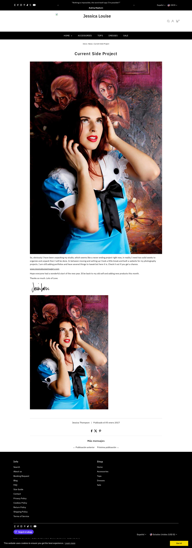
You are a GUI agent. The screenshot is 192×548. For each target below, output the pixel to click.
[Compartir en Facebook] (92, 431)
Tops (100, 35)
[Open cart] (177, 21)
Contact (17, 493)
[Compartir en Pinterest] (100, 431)
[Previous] (58, 5)
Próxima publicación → (108, 447)
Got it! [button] (179, 543)
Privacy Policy (20, 498)
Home (67, 35)
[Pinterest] (24, 5)
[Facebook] (18, 5)
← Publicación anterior (84, 447)
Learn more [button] (70, 543)
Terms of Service (21, 516)
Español (160, 5)
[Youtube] (34, 5)
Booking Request (21, 476)
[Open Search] (168, 21)
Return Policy (19, 507)
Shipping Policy (20, 511)
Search (16, 467)
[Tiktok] (27, 5)
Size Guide (18, 489)
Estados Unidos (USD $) (164, 534)
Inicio (85, 44)
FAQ (15, 485)
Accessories (85, 35)
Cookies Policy (20, 502)
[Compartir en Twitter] (96, 431)
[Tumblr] (30, 5)
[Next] (134, 5)
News (90, 44)
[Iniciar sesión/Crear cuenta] (172, 21)
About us (17, 471)
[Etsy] (14, 5)
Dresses (113, 35)
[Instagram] (21, 5)
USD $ (172, 5)
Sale (125, 35)
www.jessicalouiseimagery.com (44, 269)
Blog (15, 480)
